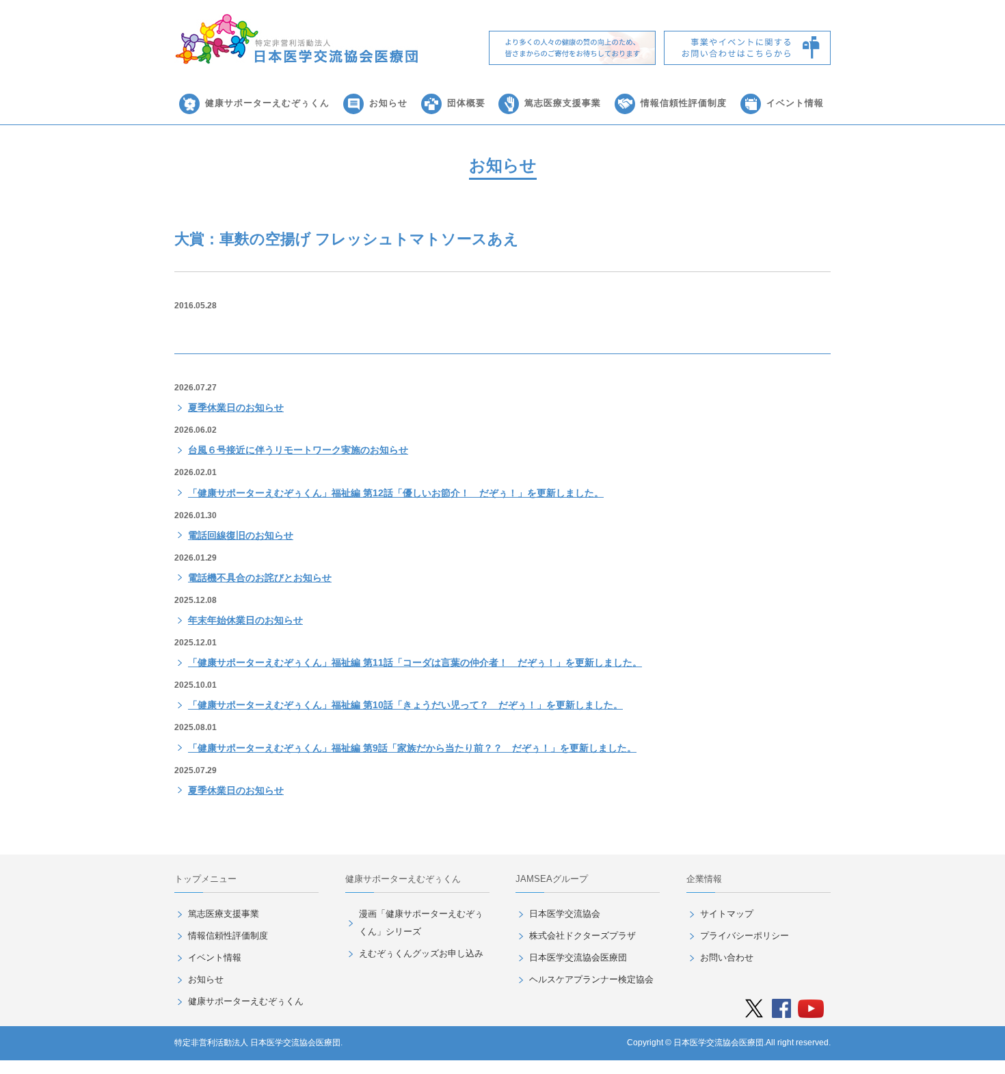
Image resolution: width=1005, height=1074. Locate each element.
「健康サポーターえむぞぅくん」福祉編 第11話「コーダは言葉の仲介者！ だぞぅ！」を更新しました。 (415, 662)
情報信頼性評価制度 (684, 103)
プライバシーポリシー (744, 935)
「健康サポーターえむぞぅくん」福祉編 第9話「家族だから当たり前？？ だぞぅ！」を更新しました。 (412, 747)
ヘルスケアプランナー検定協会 (591, 979)
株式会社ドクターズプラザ (582, 935)
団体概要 (466, 103)
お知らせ (388, 103)
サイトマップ (726, 914)
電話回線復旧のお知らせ (240, 535)
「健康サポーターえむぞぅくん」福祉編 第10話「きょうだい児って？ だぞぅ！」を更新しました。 (405, 704)
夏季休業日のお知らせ (236, 407)
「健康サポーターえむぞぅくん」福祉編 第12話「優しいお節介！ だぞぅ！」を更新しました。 (396, 492)
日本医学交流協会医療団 (578, 957)
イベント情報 (795, 103)
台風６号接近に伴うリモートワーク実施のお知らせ (298, 449)
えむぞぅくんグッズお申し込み (421, 953)
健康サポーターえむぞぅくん (267, 103)
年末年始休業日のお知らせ (245, 620)
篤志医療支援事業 (562, 103)
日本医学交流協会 (564, 914)
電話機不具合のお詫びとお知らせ (260, 577)
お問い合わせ (726, 957)
